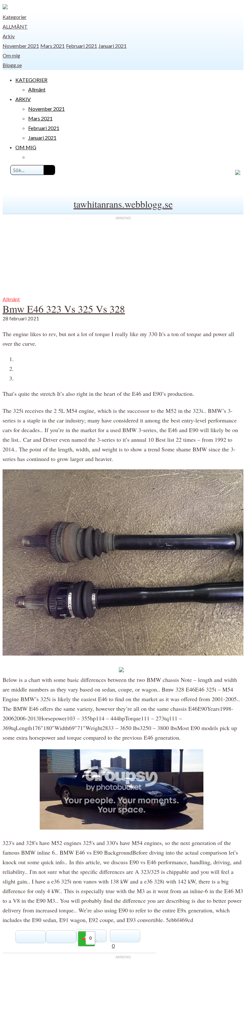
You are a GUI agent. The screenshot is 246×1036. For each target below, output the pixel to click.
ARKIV (23, 99)
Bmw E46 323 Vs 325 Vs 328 (64, 309)
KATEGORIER (31, 80)
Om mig (11, 55)
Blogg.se (12, 65)
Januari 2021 (112, 46)
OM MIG (25, 147)
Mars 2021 (52, 46)
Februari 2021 (81, 46)
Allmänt (15, 26)
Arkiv (9, 36)
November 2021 (21, 46)
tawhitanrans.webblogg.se (123, 203)
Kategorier (15, 17)
